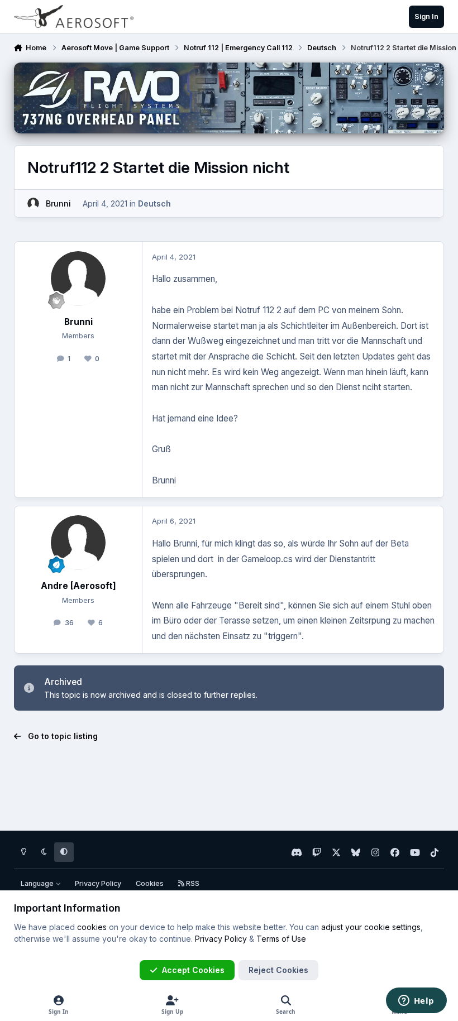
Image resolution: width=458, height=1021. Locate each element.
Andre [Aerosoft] (78, 586)
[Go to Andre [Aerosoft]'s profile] (78, 542)
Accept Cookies (193, 970)
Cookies (150, 883)
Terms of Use (281, 938)
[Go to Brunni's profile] (33, 203)
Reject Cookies (278, 970)
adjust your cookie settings (371, 927)
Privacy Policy (98, 883)
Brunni (58, 203)
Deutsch (154, 203)
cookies (92, 927)
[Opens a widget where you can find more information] (416, 1001)
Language (38, 883)
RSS (191, 883)
